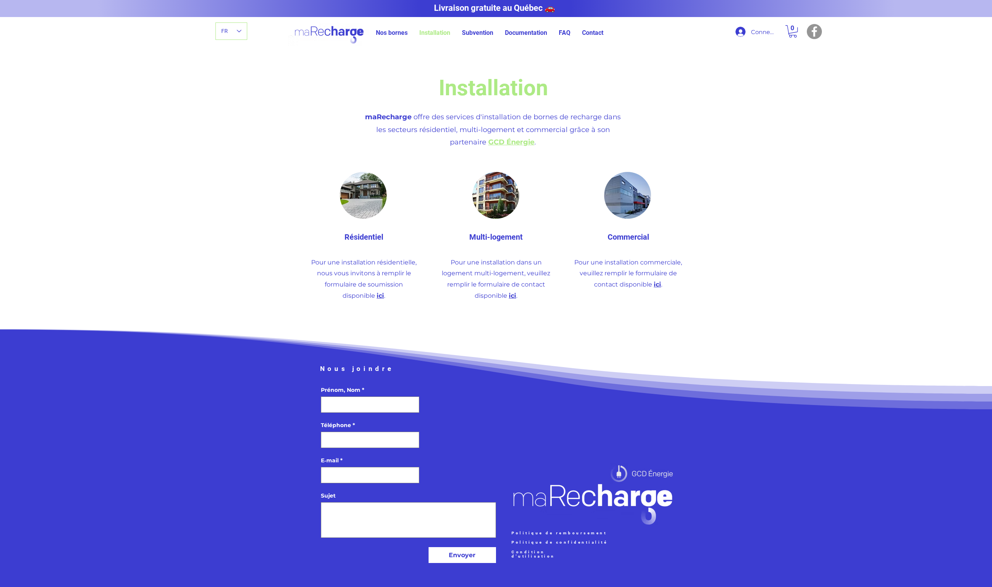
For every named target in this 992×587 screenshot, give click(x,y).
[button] (391, 33)
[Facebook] (814, 31)
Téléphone (338, 425)
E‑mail (332, 460)
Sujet (328, 496)
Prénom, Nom (342, 390)
